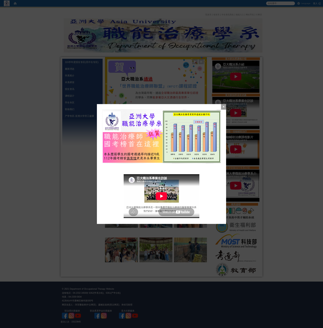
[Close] (223, 107)
